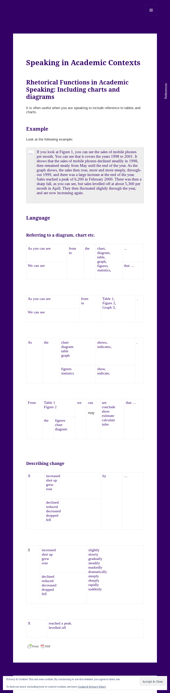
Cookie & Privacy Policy (92, 686)
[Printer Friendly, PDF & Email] (39, 646)
